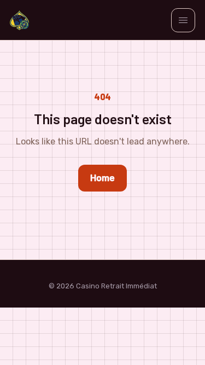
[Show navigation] (183, 20)
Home (102, 178)
